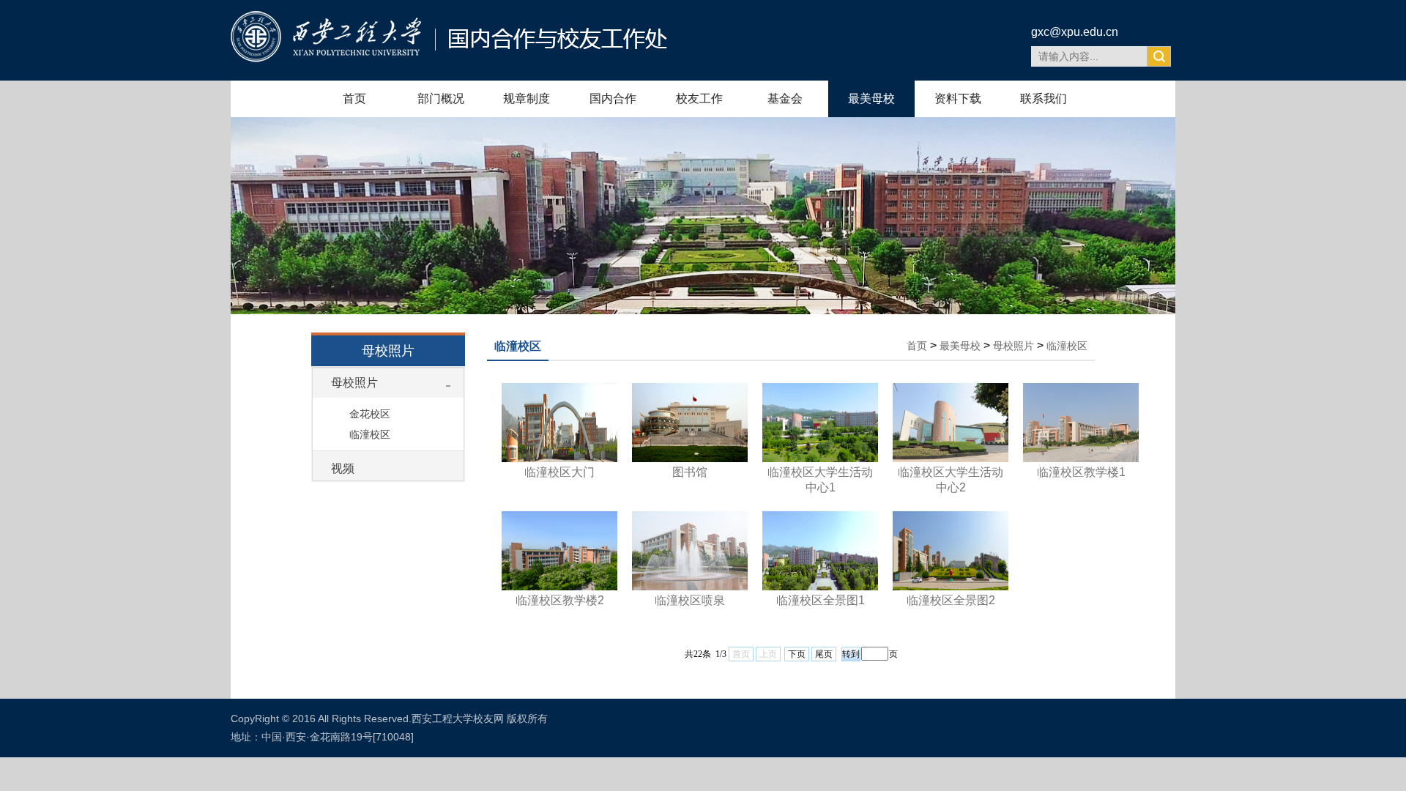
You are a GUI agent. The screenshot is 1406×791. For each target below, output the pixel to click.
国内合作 (612, 98)
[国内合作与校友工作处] (449, 58)
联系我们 (1043, 98)
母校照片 (354, 382)
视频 (342, 468)
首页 (354, 98)
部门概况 (440, 98)
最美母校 (871, 98)
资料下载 (957, 98)
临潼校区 (369, 434)
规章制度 (526, 98)
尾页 (824, 654)
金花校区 (369, 414)
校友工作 (699, 98)
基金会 (785, 98)
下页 (797, 654)
